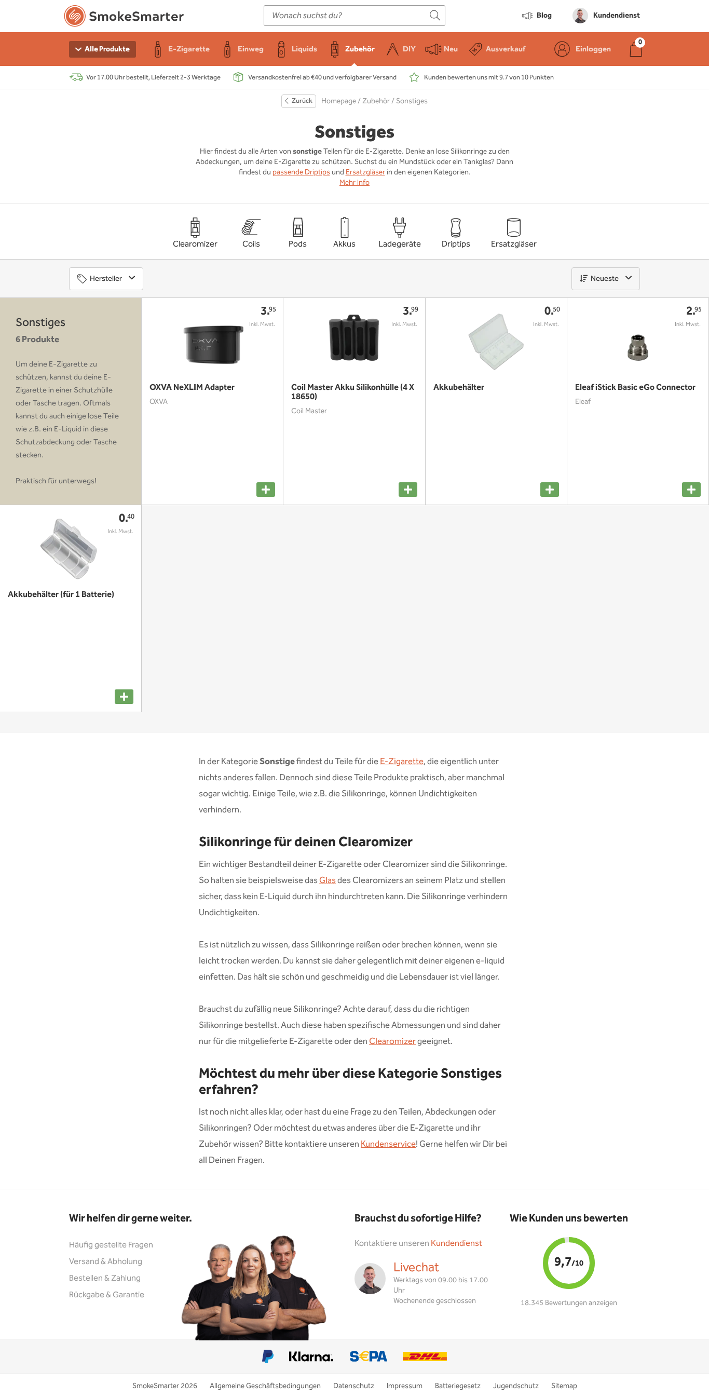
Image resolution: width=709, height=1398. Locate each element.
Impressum (404, 1386)
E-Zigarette (402, 762)
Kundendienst (456, 1243)
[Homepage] (124, 18)
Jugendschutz (516, 1386)
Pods (298, 244)
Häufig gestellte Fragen (111, 1245)
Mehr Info (354, 182)
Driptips (456, 244)
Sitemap (564, 1386)
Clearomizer (195, 244)
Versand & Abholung (105, 1261)
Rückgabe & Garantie (106, 1294)
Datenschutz (353, 1386)
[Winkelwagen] (635, 49)
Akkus (344, 244)
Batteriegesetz (458, 1386)
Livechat (416, 1267)
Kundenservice (388, 1144)
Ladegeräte (399, 244)
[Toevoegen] (265, 489)
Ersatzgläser (365, 172)
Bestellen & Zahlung (105, 1278)
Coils (251, 244)
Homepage (338, 101)
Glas (327, 881)
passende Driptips (301, 172)
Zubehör (376, 101)
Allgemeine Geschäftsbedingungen (265, 1386)
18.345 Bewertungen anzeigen (569, 1303)
